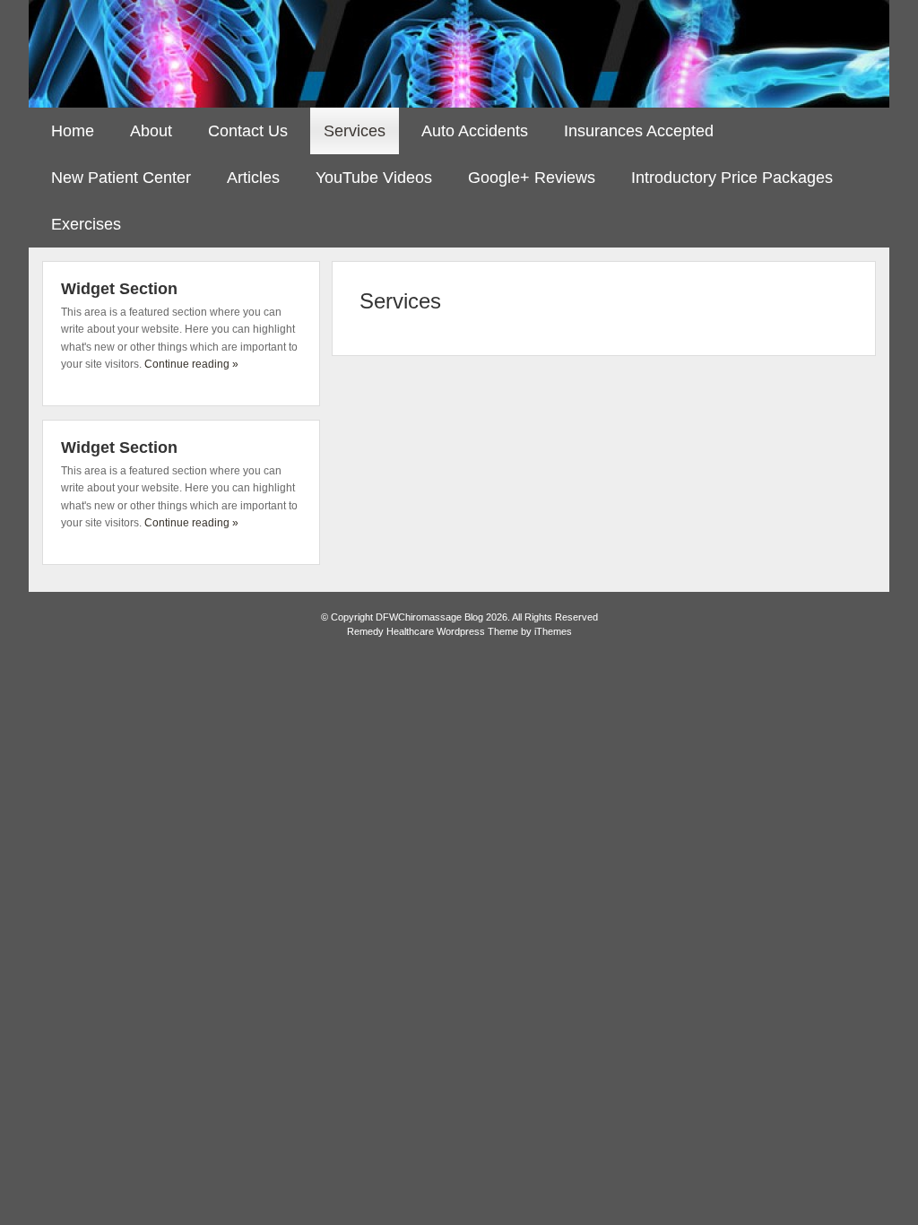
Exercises (86, 224)
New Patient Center (121, 178)
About (151, 131)
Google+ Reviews (531, 178)
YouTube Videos (374, 178)
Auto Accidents (474, 131)
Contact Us (248, 131)
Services (354, 131)
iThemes (553, 631)
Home (72, 131)
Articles (253, 178)
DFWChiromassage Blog (459, 54)
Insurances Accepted (639, 131)
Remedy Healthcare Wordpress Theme (432, 631)
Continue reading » (191, 364)
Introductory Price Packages (732, 178)
